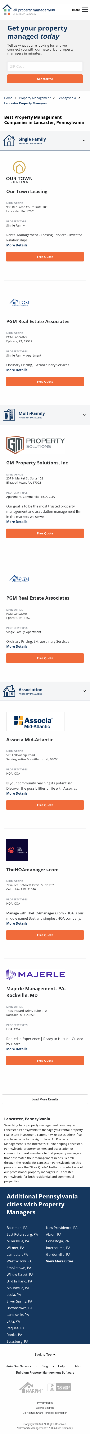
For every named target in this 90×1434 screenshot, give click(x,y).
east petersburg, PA (22, 1234)
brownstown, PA (19, 1308)
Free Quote (45, 257)
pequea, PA (15, 1328)
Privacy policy (45, 1402)
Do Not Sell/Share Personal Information (45, 1412)
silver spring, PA (19, 1301)
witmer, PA (15, 1247)
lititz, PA (13, 1321)
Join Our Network (18, 1366)
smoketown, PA (19, 1268)
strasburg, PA (17, 1341)
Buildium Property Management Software (45, 1372)
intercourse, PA (58, 1247)
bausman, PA (17, 1227)
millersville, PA (18, 1241)
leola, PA (14, 1294)
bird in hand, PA (19, 1281)
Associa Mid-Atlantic (29, 739)
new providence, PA (61, 1227)
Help (61, 1366)
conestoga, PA (57, 1241)
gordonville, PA (58, 1254)
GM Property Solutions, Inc (37, 462)
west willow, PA (19, 1261)
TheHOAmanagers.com (32, 869)
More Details (16, 245)
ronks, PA (14, 1334)
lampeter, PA (17, 1254)
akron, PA (53, 1234)
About (79, 1366)
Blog (44, 1366)
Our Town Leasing (26, 191)
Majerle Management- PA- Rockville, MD (36, 991)
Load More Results (45, 1099)
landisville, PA (18, 1314)
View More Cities (59, 1261)
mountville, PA (18, 1288)
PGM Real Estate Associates (37, 321)
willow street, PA (20, 1274)
